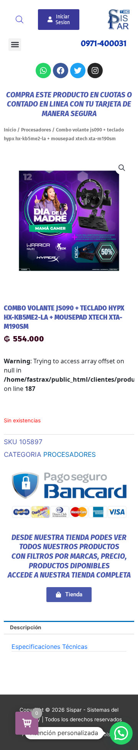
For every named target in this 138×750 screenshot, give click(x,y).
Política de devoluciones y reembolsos (69, 734)
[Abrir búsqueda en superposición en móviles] (19, 19)
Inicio (10, 130)
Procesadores (36, 130)
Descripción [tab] (25, 627)
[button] (14, 44)
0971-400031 (104, 43)
